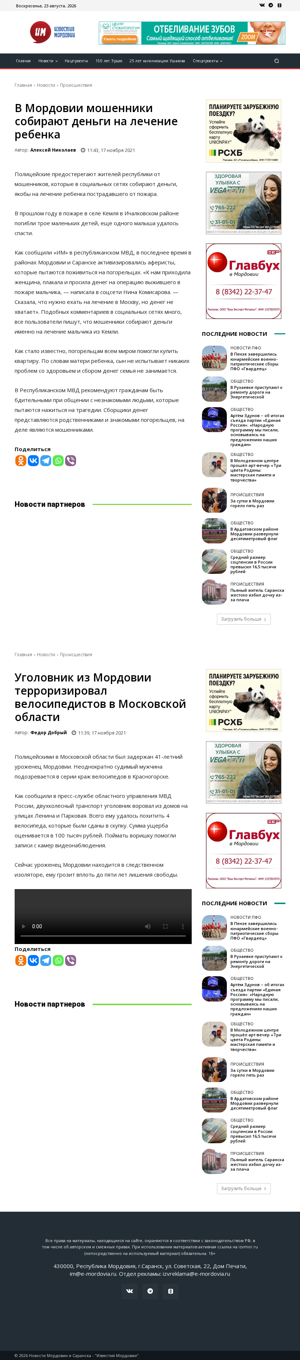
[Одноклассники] (279, 5)
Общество (242, 381)
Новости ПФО (245, 348)
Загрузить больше (241, 619)
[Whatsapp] (58, 460)
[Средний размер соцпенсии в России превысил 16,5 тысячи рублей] (214, 561)
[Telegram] (270, 5)
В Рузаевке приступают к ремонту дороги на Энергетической (256, 392)
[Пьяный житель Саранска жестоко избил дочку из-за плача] (214, 591)
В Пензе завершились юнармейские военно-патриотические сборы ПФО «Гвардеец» (254, 361)
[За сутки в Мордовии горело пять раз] (214, 500)
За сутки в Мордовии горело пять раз (252, 503)
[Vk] (262, 5)
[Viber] (70, 460)
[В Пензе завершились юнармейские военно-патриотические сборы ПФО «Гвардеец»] (214, 358)
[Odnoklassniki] (20, 460)
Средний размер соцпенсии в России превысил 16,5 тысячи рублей (253, 564)
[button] (277, 61)
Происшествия (76, 85)
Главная (23, 85)
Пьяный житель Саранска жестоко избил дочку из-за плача (257, 594)
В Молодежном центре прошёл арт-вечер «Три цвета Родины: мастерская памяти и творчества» (255, 470)
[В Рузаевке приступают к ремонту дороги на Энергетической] (214, 388)
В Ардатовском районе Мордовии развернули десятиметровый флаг (254, 533)
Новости (46, 85)
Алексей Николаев (53, 150)
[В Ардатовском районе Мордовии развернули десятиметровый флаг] (214, 530)
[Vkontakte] (33, 460)
